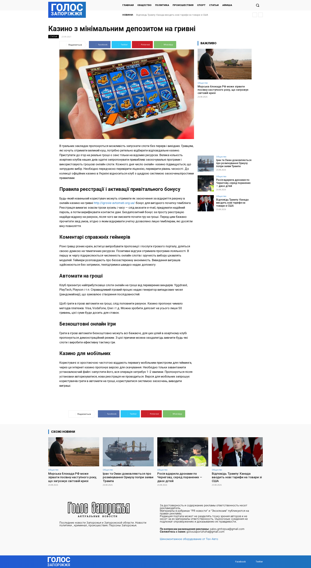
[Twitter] (252, 561)
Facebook (240, 561)
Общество (203, 83)
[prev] (255, 15)
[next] (260, 15)
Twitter (259, 561)
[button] (257, 5)
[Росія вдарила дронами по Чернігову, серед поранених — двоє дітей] (206, 183)
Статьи (53, 36)
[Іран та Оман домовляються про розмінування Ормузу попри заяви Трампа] (206, 164)
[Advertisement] (225, 125)
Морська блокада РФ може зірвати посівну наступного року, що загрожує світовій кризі (223, 90)
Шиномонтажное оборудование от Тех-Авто (189, 539)
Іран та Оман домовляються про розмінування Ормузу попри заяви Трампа (233, 163)
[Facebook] (232, 561)
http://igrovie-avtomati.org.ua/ (114, 203)
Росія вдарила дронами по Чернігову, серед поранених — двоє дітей (233, 182)
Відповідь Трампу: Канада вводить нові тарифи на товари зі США (172, 14)
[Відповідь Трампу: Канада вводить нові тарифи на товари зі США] (206, 203)
